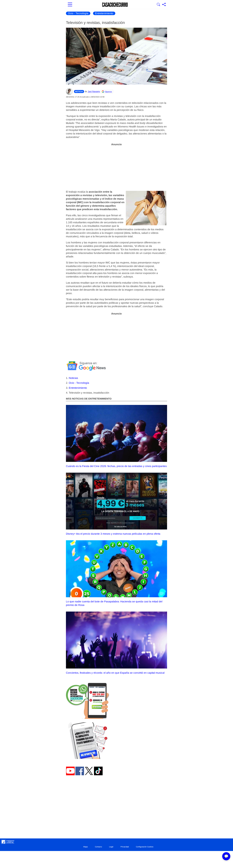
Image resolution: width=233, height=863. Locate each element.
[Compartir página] (164, 5)
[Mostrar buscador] (158, 5)
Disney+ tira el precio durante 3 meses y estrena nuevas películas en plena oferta (113, 533)
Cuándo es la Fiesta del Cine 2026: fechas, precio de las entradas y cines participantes (116, 466)
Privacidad (125, 847)
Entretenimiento (104, 13)
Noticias (73, 378)
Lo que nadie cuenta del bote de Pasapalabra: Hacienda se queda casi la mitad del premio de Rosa (114, 603)
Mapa (85, 847)
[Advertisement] (116, 166)
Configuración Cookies (144, 847)
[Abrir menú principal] (70, 4)
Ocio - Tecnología (78, 13)
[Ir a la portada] (115, 4)
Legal (111, 847)
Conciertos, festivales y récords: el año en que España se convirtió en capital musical (115, 672)
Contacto (98, 847)
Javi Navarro (94, 91)
